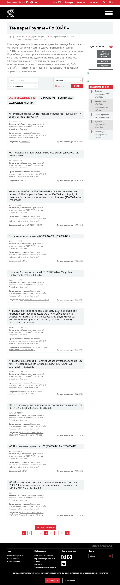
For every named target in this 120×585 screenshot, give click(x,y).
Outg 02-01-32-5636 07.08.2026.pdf (34, 300)
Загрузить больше (46, 527)
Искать (76, 86)
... (35, 533)
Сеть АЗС (57, 2)
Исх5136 (23, 471)
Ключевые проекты (15, 556)
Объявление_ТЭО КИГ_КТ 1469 (22, 394)
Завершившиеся (21, 102)
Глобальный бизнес (16, 2)
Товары (47, 97)
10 (40, 533)
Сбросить (59, 86)
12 (51, 533)
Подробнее (70, 580)
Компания (20, 36)
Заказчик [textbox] (59, 80)
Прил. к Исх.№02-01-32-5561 (31, 435)
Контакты (93, 2)
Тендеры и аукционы (37, 36)
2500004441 (25, 141)
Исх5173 (23, 261)
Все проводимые (22, 97)
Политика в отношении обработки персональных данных (44, 559)
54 (62, 533)
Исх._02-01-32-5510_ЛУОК (31, 225)
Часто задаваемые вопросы (45, 567)
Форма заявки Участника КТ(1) (22, 350)
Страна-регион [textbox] (16, 86)
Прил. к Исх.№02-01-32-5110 (31, 515)
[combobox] (68, 80)
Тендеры (69, 2)
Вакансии (81, 2)
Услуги (65, 97)
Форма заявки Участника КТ (32, 391)
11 (46, 533)
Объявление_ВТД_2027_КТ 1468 (33, 347)
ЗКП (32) (23, 180)
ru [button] (110, 2)
